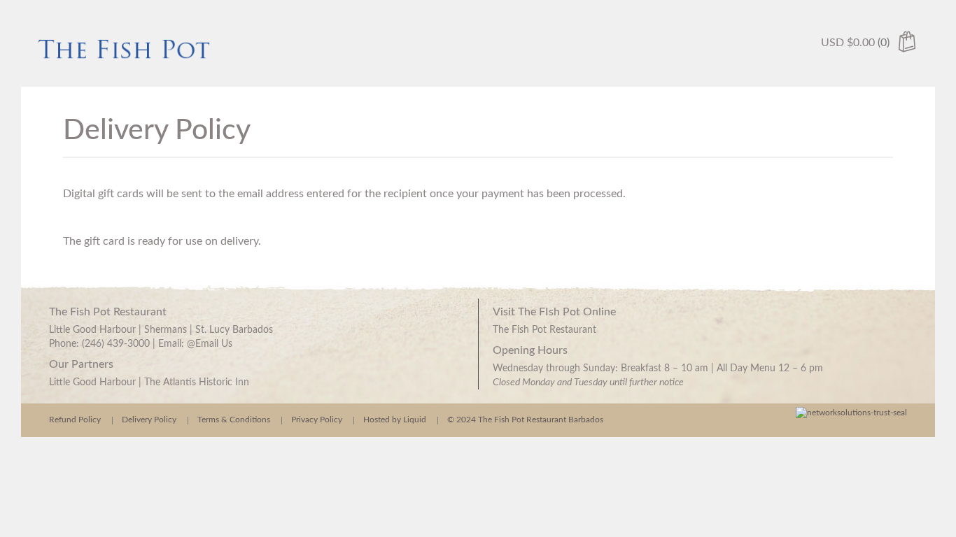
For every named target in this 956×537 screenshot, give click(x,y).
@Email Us (209, 344)
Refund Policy (75, 419)
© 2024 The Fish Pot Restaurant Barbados (525, 419)
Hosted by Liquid (394, 419)
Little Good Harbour (92, 382)
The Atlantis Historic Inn (196, 382)
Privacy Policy (316, 419)
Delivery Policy (149, 419)
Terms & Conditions (233, 419)
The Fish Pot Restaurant (544, 330)
